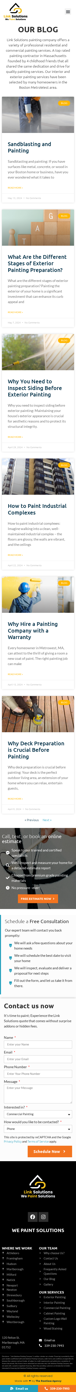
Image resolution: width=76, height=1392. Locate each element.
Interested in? (14, 1107)
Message (11, 1082)
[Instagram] (43, 1217)
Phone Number (15, 1067)
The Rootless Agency (48, 1380)
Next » (47, 820)
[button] (68, 11)
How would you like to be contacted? (31, 1122)
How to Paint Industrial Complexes (37, 509)
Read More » (15, 187)
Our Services (51, 1292)
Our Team (48, 1248)
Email (8, 1052)
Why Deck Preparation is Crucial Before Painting (36, 750)
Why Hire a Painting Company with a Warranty (33, 630)
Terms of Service (38, 1141)
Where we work (17, 1248)
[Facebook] (33, 1217)
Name (9, 1038)
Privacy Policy (13, 1141)
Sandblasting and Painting (29, 147)
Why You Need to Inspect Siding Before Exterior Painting (35, 388)
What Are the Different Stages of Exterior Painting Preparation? (37, 263)
